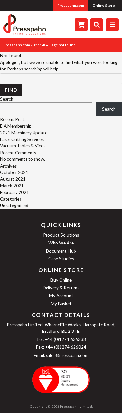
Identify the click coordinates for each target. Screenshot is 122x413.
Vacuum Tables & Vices (22, 145)
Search (6, 99)
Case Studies (61, 258)
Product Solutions (61, 235)
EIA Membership (16, 126)
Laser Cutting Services (22, 139)
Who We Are (61, 242)
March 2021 (12, 185)
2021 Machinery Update (23, 132)
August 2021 (13, 178)
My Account (61, 295)
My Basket (61, 303)
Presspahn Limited (76, 406)
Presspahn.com (70, 5)
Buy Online (61, 279)
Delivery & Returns (61, 287)
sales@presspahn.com (67, 355)
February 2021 (14, 192)
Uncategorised (14, 205)
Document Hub (61, 251)
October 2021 (14, 172)
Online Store (103, 5)
